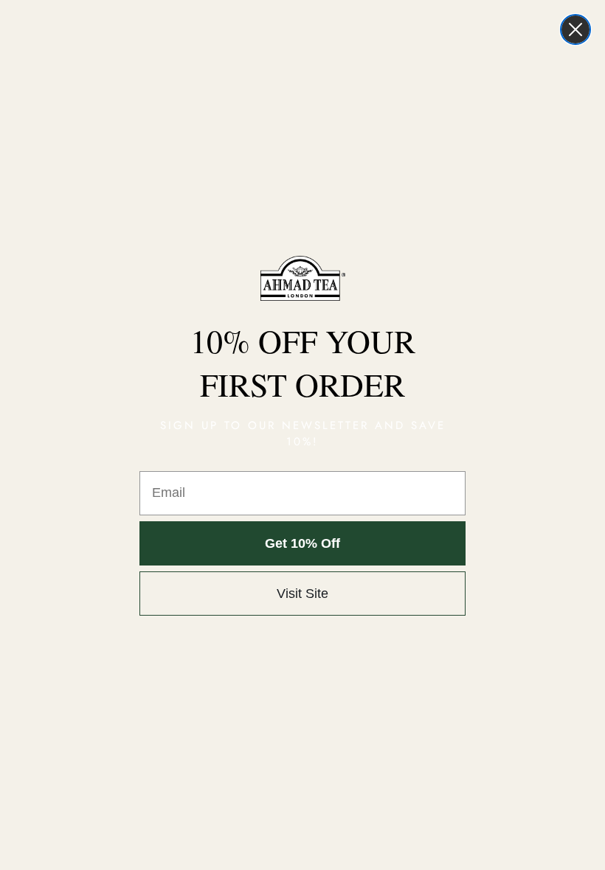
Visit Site (302, 593)
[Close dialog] (575, 29)
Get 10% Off (302, 543)
